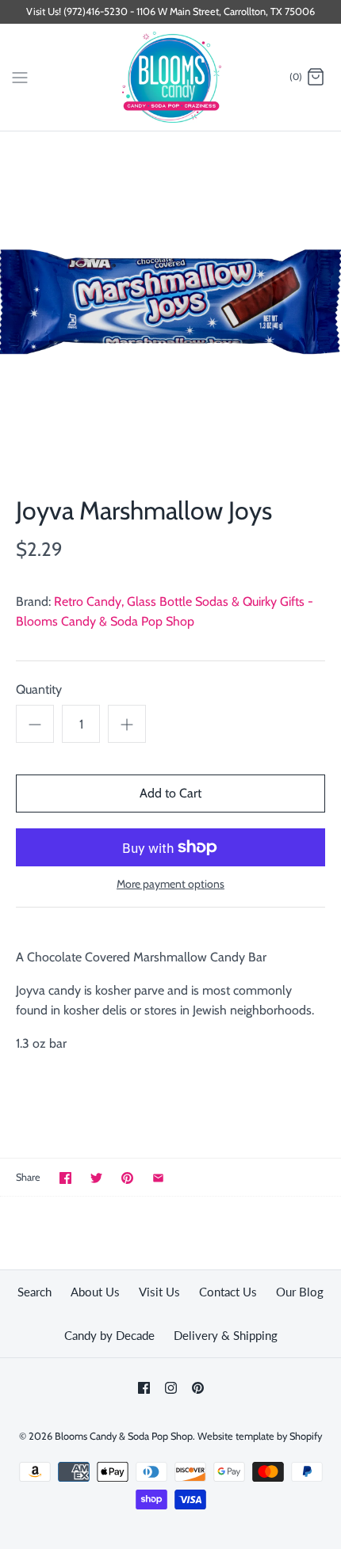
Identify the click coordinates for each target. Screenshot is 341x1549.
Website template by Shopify (259, 1436)
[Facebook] (144, 1388)
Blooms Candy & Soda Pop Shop (124, 1436)
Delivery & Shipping (226, 1335)
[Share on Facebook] (65, 1178)
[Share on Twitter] (96, 1178)
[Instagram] (171, 1388)
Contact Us (228, 1291)
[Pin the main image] (127, 1178)
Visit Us (159, 1291)
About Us (95, 1291)
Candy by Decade (109, 1335)
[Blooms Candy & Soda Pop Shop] (170, 77)
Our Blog (300, 1291)
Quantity (39, 689)
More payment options (170, 884)
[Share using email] (158, 1178)
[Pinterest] (198, 1388)
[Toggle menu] (20, 77)
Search (34, 1291)
